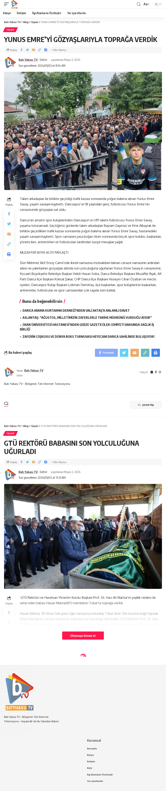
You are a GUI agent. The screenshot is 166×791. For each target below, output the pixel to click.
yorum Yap (148, 404)
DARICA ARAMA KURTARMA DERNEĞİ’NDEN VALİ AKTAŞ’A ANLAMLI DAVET (76, 310)
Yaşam (10, 30)
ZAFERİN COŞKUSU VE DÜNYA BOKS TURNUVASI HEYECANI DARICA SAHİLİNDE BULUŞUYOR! (88, 337)
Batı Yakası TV (28, 59)
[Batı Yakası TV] (14, 4)
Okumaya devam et (83, 635)
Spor (9, 664)
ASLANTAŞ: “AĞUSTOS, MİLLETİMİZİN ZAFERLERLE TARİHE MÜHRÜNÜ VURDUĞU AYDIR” (87, 318)
